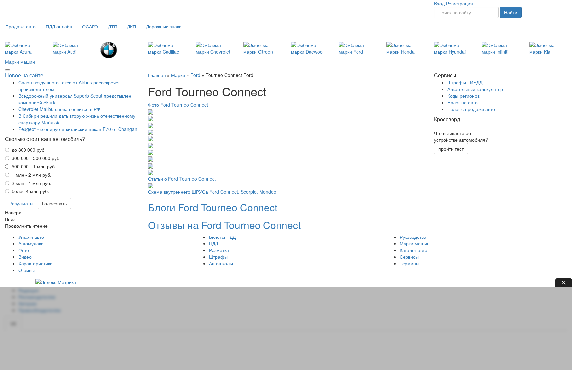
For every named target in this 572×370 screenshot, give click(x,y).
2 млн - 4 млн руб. (31, 183)
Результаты (21, 203)
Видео (25, 256)
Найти (510, 12)
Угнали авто (31, 237)
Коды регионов (463, 95)
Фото (23, 250)
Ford (195, 75)
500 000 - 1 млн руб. (34, 166)
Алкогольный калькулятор (475, 89)
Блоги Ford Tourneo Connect (212, 207)
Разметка (219, 250)
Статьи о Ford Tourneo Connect (182, 178)
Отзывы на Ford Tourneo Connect (224, 225)
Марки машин (20, 61)
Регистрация (459, 3)
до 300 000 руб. (29, 149)
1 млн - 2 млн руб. (31, 174)
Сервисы (409, 256)
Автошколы (221, 263)
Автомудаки (31, 243)
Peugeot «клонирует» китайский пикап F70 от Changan (77, 129)
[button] (20, 26)
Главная (157, 75)
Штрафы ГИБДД (464, 82)
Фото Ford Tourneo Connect (178, 104)
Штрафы (218, 256)
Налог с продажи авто (471, 109)
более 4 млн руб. (30, 191)
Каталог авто (413, 250)
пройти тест (451, 148)
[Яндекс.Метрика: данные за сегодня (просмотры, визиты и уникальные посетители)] (55, 282)
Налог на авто (462, 102)
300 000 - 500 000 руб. (36, 158)
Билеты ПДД (222, 237)
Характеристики (35, 263)
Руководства (413, 237)
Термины (409, 263)
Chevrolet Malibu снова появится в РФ (59, 109)
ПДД (213, 243)
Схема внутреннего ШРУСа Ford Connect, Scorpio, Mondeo (212, 191)
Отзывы (26, 270)
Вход (439, 3)
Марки (178, 75)
